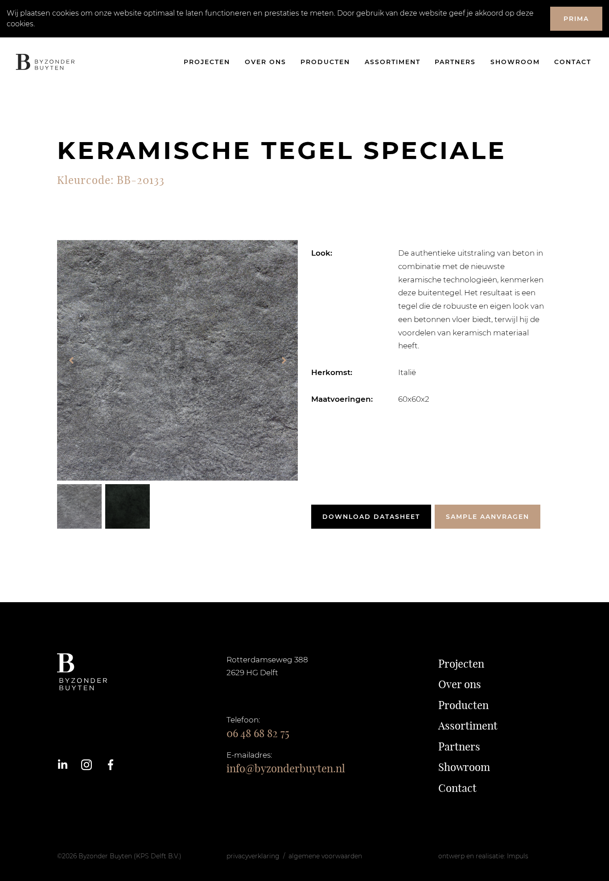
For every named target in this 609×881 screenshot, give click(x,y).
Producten (325, 62)
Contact (572, 62)
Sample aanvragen (487, 517)
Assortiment (392, 62)
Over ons (265, 62)
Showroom (515, 62)
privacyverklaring (253, 856)
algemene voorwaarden (325, 856)
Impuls (517, 856)
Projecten (207, 62)
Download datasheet (371, 517)
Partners (455, 62)
